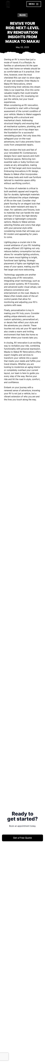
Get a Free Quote (22, 837)
